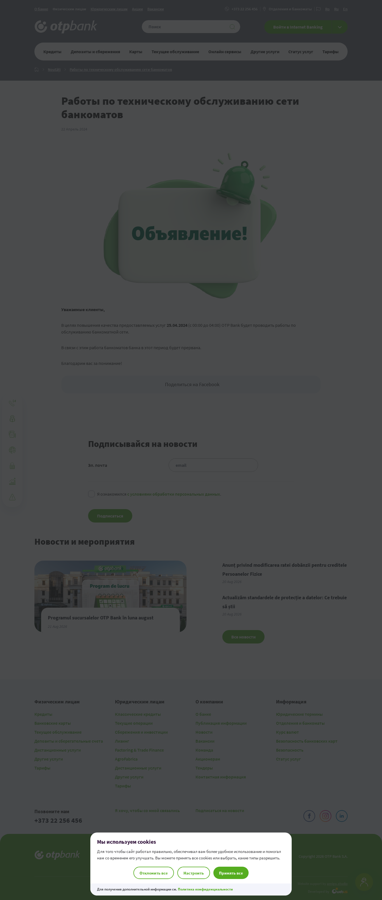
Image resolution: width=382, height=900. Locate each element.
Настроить (193, 873)
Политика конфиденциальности (205, 889)
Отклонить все (154, 873)
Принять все (231, 873)
